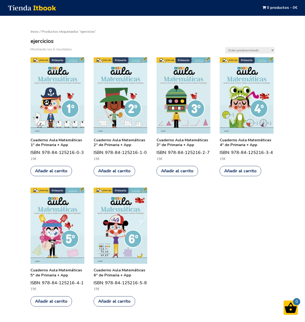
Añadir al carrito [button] (51, 171)
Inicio (34, 31)
